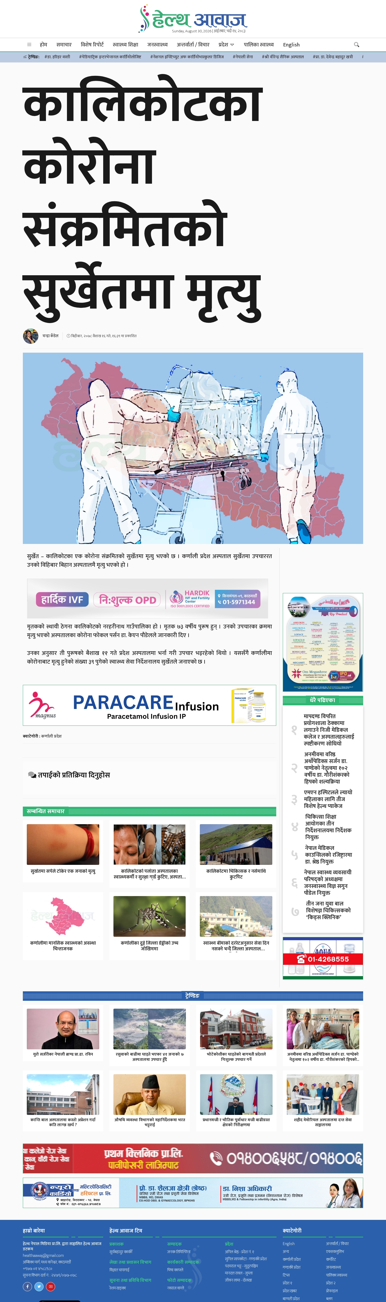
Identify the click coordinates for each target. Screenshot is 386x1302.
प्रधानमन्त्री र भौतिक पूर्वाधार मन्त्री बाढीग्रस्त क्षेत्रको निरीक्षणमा (236, 1122)
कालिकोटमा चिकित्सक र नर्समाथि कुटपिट (236, 874)
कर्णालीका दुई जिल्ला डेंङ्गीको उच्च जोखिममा (149, 946)
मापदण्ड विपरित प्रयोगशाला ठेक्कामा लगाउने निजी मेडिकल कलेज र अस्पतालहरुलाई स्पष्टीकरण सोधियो (329, 730)
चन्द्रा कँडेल (51, 336)
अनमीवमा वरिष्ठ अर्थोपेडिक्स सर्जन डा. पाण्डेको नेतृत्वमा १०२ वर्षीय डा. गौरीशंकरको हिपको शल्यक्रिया (327, 768)
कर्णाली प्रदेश (51, 736)
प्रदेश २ (331, 1283)
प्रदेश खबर (290, 1291)
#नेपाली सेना (243, 57)
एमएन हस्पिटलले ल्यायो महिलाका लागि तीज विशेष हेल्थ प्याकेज (328, 799)
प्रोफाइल (332, 1291)
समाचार (64, 44)
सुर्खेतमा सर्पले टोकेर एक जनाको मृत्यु (63, 871)
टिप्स (286, 1275)
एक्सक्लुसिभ (335, 1251)
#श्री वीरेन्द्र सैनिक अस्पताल (283, 57)
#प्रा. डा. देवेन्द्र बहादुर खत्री (333, 57)
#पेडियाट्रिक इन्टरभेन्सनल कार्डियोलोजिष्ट (110, 57)
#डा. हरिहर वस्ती (57, 57)
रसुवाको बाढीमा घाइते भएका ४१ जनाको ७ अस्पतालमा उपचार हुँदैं (150, 1057)
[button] (29, 44)
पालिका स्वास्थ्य (259, 44)
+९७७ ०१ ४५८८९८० (37, 1268)
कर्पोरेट (331, 1259)
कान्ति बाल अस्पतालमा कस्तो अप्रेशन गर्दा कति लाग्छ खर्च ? (63, 1122)
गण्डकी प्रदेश (291, 1267)
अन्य (286, 1251)
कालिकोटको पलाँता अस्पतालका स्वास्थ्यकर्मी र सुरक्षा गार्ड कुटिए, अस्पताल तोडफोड (149, 877)
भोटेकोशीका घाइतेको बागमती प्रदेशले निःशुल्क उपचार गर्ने (236, 1057)
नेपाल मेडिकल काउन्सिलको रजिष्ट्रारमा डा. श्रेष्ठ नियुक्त (328, 855)
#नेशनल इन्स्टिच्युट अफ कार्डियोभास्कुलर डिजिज (187, 57)
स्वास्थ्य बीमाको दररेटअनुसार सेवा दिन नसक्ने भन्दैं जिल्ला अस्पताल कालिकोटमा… (236, 949)
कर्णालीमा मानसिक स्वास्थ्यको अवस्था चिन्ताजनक (63, 946)
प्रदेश (224, 44)
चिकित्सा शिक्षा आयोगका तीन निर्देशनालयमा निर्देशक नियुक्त (328, 827)
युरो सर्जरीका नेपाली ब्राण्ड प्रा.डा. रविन (63, 1054)
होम (43, 44)
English (291, 44)
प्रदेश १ (287, 1283)
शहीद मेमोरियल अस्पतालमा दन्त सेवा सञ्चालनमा (323, 1122)
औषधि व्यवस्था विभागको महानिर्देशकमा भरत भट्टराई (149, 1122)
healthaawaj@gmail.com (43, 1255)
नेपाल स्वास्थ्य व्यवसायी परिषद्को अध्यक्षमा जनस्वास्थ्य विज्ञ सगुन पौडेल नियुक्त (328, 883)
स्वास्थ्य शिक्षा (125, 44)
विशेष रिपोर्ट (92, 44)
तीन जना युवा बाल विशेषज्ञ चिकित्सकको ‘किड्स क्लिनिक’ (328, 911)
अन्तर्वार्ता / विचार (193, 44)
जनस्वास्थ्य (157, 44)
